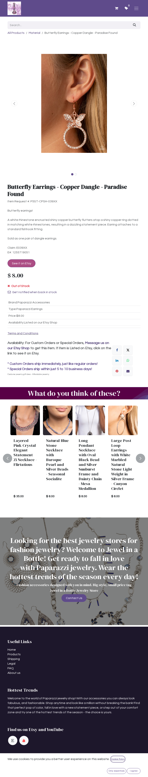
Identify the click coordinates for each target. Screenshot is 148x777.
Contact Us (74, 598)
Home (12, 649)
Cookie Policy (118, 759)
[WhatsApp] (128, 360)
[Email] (128, 371)
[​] (12, 740)
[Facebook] (117, 350)
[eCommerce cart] (116, 8)
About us (14, 672)
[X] (128, 350)
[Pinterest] (117, 371)
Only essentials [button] (116, 771)
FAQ (11, 668)
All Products (16, 32)
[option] (74, 458)
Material (34, 32)
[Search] (134, 25)
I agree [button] (134, 771)
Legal (11, 663)
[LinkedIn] (117, 360)
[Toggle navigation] (136, 8)
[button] (14, 103)
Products (14, 654)
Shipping (14, 658)
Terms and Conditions (23, 333)
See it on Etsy (21, 263)
